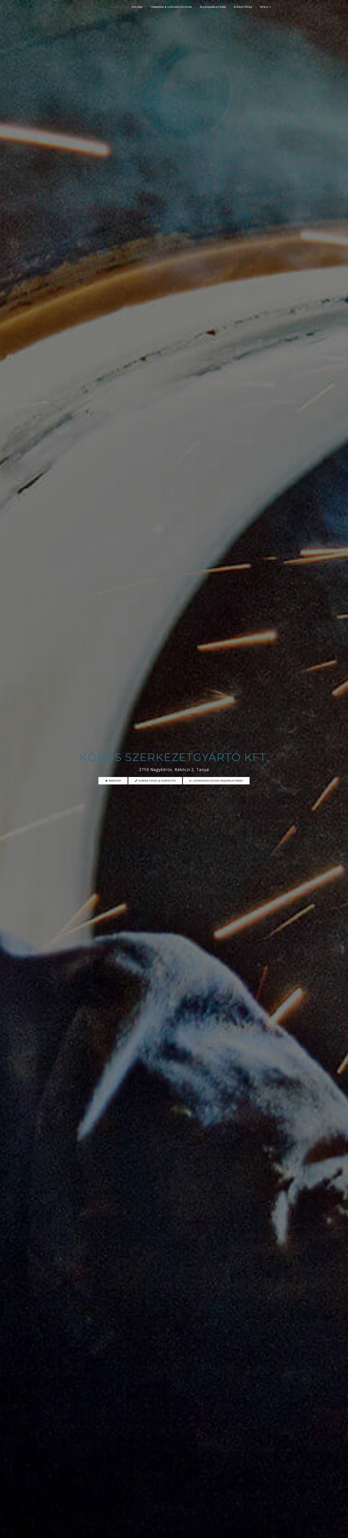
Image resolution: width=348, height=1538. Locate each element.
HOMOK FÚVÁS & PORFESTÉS (157, 780)
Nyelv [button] (264, 7)
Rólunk (137, 7)
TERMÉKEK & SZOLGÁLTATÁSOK (171, 7)
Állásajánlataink (213, 7)
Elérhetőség (243, 7)
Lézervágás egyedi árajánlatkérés (217, 780)
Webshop (114, 780)
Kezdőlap (117, 7)
